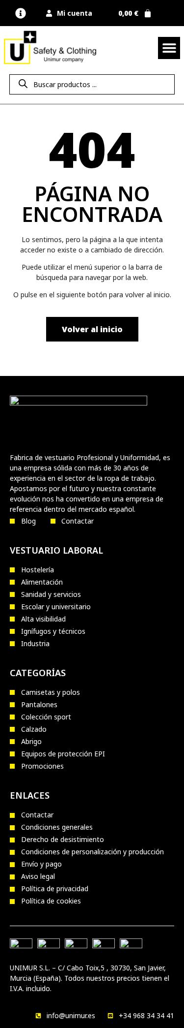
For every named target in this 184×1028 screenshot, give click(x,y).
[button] (20, 13)
